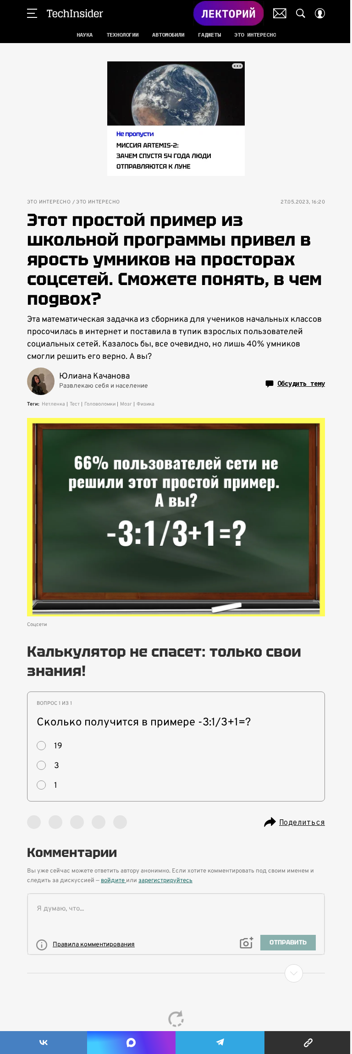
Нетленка (53, 404)
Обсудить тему (301, 383)
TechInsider (75, 13)
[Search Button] (301, 13)
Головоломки (100, 404)
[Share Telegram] (220, 1042)
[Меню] (32, 13)
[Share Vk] (43, 1042)
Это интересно (49, 202)
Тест (75, 404)
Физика (145, 404)
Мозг (126, 404)
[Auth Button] (320, 13)
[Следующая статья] (176, 973)
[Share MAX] (131, 1042)
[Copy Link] (308, 1042)
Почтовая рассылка (279, 13)
